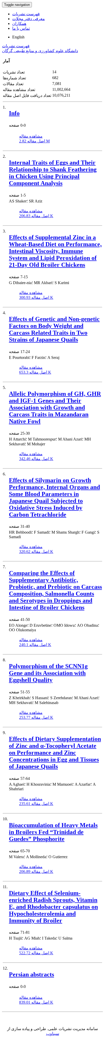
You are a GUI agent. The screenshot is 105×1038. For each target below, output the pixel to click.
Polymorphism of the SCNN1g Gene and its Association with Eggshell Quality (48, 673)
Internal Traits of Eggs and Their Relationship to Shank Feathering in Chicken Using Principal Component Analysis (53, 172)
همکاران (19, 23)
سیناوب (52, 1033)
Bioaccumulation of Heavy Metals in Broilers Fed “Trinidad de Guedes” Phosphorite (53, 832)
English (18, 37)
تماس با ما (21, 28)
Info (14, 113)
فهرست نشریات (26, 14)
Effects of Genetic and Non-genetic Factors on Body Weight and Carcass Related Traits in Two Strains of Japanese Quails (54, 329)
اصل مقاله (34, 141)
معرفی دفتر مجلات (28, 19)
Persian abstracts (31, 974)
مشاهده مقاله (31, 136)
